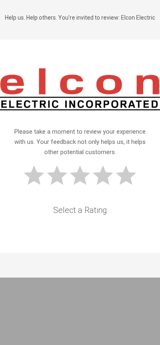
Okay (80, 175)
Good (103, 175)
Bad (34, 175)
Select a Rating (80, 210)
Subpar (57, 175)
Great (126, 175)
